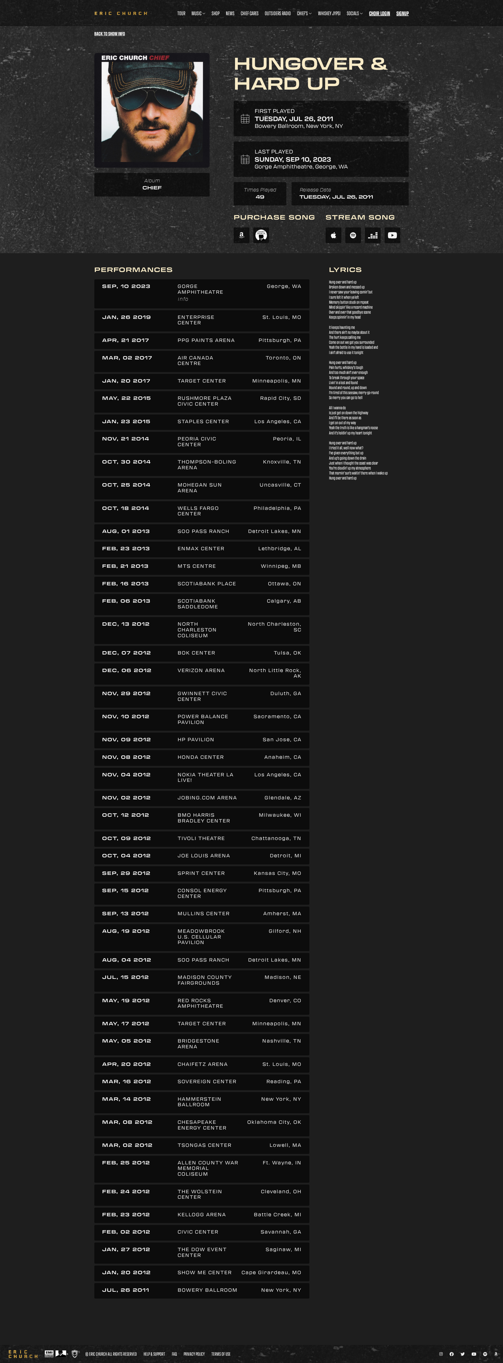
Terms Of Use (221, 1353)
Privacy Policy (194, 1353)
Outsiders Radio (278, 13)
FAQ (174, 1353)
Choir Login (379, 13)
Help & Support (154, 1353)
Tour (181, 13)
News (230, 13)
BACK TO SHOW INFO (109, 34)
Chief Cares (250, 13)
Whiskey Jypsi (329, 13)
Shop (216, 13)
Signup (402, 13)
